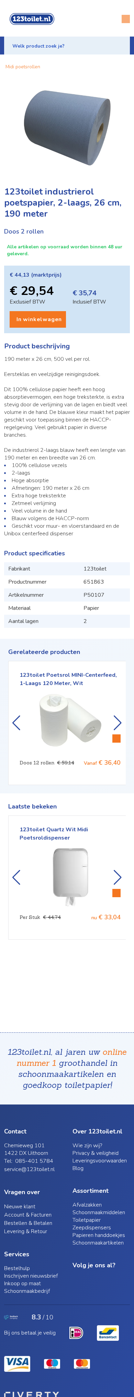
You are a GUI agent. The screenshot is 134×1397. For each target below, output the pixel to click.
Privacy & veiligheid (95, 1153)
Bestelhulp (17, 1268)
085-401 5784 (34, 1161)
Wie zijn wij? (87, 1145)
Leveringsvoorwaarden (99, 1161)
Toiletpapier (86, 1220)
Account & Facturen (28, 1215)
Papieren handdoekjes (98, 1235)
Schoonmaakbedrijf (27, 1291)
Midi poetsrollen (22, 66)
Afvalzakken (87, 1205)
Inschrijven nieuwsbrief (31, 1276)
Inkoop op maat (22, 1283)
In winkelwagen (39, 319)
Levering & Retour (25, 1231)
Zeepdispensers (91, 1227)
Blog (77, 1168)
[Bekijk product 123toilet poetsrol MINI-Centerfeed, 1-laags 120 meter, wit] (116, 738)
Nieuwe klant (19, 1206)
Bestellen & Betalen (28, 1223)
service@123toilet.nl (29, 1169)
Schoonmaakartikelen (98, 1243)
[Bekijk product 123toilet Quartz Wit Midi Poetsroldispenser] (116, 893)
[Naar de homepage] (32, 19)
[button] (67, 46)
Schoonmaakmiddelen (98, 1212)
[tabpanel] (67, 129)
